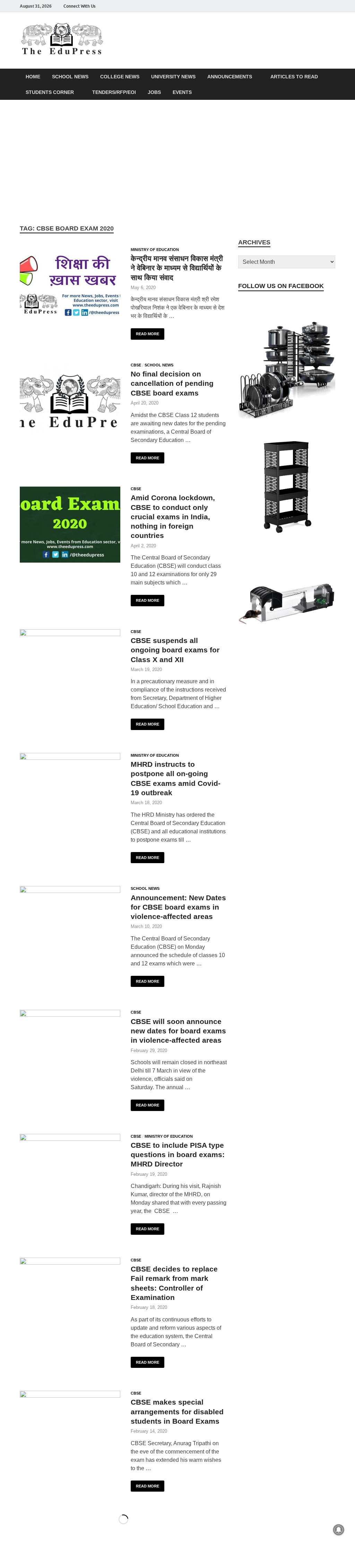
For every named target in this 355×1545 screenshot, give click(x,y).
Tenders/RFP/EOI (114, 92)
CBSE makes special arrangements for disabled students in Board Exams (177, 1411)
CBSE (136, 365)
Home (33, 76)
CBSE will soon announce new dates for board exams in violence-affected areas (178, 1030)
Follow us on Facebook (281, 286)
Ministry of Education (155, 250)
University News (173, 76)
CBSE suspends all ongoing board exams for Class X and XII (175, 649)
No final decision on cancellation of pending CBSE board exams (172, 383)
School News (70, 76)
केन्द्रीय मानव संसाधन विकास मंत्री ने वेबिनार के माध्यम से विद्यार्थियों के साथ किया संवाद (177, 267)
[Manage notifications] (338, 1529)
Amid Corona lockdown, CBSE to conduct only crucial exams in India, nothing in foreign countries (173, 516)
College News (119, 76)
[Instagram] (292, 6)
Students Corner (50, 92)
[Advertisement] (177, 162)
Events (182, 92)
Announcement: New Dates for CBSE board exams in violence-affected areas (178, 907)
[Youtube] (321, 6)
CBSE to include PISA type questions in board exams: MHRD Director (178, 1154)
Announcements (229, 76)
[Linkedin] (312, 6)
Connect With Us (79, 6)
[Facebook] (282, 6)
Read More (145, 332)
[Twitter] (302, 6)
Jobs (154, 92)
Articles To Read (294, 76)
